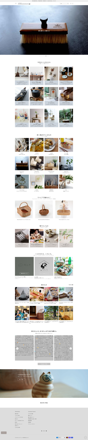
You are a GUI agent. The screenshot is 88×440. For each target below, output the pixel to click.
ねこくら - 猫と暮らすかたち (19, 420)
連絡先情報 (30, 420)
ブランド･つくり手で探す (19, 417)
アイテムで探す (17, 415)
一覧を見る (70, 284)
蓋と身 (16, 422)
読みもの (16, 418)
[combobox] (64, 3)
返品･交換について (31, 417)
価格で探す (16, 413)
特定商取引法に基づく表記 (32, 418)
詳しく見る (21, 379)
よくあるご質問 (17, 427)
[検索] (68, 3)
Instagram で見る (44, 364)
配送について (30, 415)
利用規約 (29, 422)
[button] (16, 3)
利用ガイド (16, 425)
